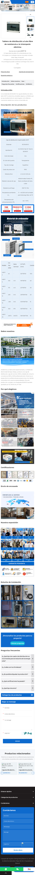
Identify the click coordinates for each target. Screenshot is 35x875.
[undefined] (13, 26)
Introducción (5, 81)
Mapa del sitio (20, 861)
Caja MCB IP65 (23, 766)
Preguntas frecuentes (8, 84)
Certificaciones (20, 84)
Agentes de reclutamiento (26, 72)
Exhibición (29, 84)
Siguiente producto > (7, 75)
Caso (22, 81)
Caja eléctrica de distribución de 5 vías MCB (9, 770)
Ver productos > (6, 772)
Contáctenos (5, 803)
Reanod (17, 863)
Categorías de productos (12, 695)
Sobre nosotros (15, 81)
